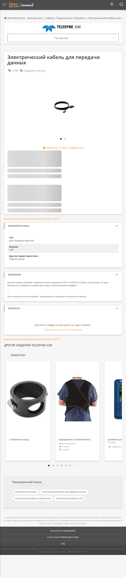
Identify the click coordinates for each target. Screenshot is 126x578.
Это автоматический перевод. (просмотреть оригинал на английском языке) (46, 296)
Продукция (61, 38)
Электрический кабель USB (69, 498)
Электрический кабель (26, 491)
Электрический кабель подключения (33, 498)
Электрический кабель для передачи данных (64, 491)
